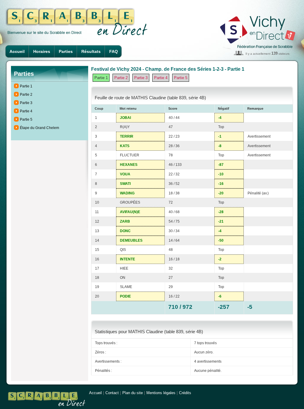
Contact (112, 393)
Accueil (17, 51)
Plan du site (132, 393)
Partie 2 (26, 94)
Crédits (185, 393)
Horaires (41, 51)
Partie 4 (26, 111)
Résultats (91, 51)
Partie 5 (26, 119)
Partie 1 (26, 86)
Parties (66, 51)
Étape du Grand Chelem (39, 128)
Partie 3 (26, 103)
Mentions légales (160, 393)
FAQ (113, 51)
